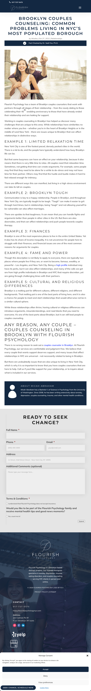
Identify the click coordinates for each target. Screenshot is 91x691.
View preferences (45, 682)
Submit (81, 521)
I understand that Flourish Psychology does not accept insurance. (32, 504)
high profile (61, 265)
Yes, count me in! (14, 516)
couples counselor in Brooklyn (58, 345)
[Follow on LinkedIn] (23, 625)
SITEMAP (52, 592)
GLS (62, 588)
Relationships (56, 38)
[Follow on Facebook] (18, 625)
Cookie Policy (44, 688)
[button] (87, 655)
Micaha (34, 38)
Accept (45, 669)
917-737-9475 (17, 2)
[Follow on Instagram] (14, 625)
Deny (45, 676)
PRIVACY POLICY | (42, 592)
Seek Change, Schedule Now (18, 688)
